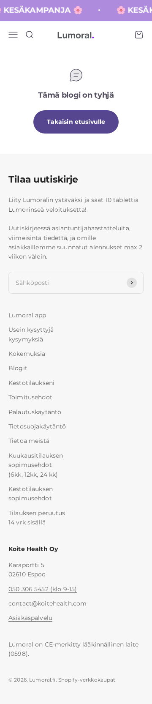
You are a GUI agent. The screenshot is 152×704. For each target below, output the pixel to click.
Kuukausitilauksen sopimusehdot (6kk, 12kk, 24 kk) (35, 465)
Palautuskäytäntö (34, 412)
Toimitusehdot (30, 397)
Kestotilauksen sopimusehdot (30, 493)
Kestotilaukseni (31, 383)
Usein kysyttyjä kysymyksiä (31, 334)
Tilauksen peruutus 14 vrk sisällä (36, 517)
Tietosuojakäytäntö (37, 426)
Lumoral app (27, 315)
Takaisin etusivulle (76, 122)
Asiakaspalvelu (30, 618)
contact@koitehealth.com (47, 603)
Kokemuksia (26, 353)
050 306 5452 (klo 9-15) (42, 589)
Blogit (17, 368)
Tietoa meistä (28, 441)
